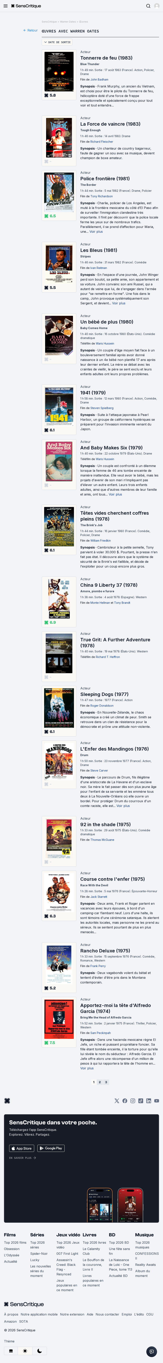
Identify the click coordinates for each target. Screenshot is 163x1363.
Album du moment (142, 1273)
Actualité (10, 1261)
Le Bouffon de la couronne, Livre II (93, 1264)
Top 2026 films (15, 1242)
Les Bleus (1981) (98, 250)
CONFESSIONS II (147, 1256)
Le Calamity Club (91, 1251)
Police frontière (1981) (105, 178)
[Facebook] (124, 1102)
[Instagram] (132, 1102)
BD (112, 1235)
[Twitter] (116, 1102)
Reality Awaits (145, 1265)
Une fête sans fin (119, 1251)
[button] (157, 6)
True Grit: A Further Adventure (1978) (115, 642)
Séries (37, 1235)
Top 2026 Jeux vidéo (68, 1245)
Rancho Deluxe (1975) (105, 951)
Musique (144, 1235)
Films (10, 1235)
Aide (90, 1314)
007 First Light (67, 1254)
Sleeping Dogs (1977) (104, 694)
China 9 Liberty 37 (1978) (109, 585)
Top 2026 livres (94, 1242)
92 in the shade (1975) (105, 824)
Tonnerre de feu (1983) (106, 58)
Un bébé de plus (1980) (106, 322)
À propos (11, 1314)
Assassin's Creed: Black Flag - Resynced (66, 1267)
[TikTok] (140, 1102)
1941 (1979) (93, 393)
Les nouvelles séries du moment (40, 1271)
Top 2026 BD (119, 1242)
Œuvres (83, 21)
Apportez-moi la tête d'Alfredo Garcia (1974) (115, 1008)
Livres (89, 1235)
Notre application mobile (39, 1314)
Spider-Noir (39, 1254)
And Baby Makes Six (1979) (111, 448)
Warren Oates (68, 21)
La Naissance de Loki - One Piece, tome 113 (120, 1264)
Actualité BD (118, 1276)
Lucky (34, 1260)
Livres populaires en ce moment (93, 1280)
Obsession (11, 1249)
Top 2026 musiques (142, 1245)
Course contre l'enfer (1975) (112, 879)
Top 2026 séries (37, 1245)
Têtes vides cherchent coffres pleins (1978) (114, 516)
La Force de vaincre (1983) (110, 124)
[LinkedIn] (148, 1102)
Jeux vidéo (68, 1235)
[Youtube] (156, 1102)
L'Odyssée (11, 1255)
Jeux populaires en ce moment (66, 1285)
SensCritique (49, 21)
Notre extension (72, 1314)
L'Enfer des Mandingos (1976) (114, 749)
